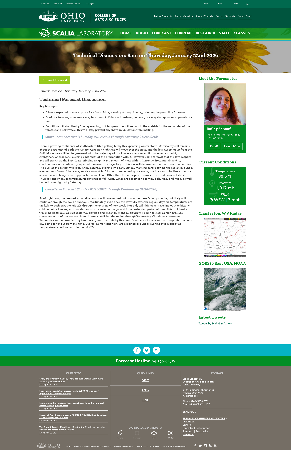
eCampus (90, 4)
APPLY (221, 4)
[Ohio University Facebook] (195, 445)
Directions (191, 395)
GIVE (236, 4)
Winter (171, 438)
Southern (188, 431)
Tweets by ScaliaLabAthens (215, 323)
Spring (120, 438)
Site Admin (141, 446)
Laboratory (82, 33)
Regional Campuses (74, 4)
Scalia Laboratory (192, 378)
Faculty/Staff (245, 16)
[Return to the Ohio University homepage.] (62, 16)
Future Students (163, 16)
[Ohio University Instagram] (205, 445)
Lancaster (188, 427)
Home (126, 33)
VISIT (206, 4)
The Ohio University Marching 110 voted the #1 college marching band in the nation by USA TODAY (72, 428)
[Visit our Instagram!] (156, 350)
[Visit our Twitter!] (146, 350)
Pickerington (203, 427)
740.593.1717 (163, 361)
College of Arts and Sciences (198, 381)
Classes (242, 33)
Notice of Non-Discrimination (96, 446)
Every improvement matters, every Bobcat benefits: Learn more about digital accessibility (71, 380)
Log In (56, 4)
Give (145, 400)
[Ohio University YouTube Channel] (215, 445)
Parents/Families (184, 16)
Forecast (161, 33)
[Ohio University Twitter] (200, 445)
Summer (137, 438)
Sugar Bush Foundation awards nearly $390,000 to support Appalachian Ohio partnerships (69, 392)
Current (183, 33)
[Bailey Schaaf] (225, 124)
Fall (153, 438)
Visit (145, 380)
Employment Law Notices (122, 446)
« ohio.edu (45, 4)
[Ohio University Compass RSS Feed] (210, 445)
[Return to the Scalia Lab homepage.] (45, 32)
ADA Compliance (73, 446)
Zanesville (188, 434)
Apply (145, 390)
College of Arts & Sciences (110, 17)
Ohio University (191, 384)
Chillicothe (188, 421)
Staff (224, 33)
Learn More (232, 146)
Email (214, 146)
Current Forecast (54, 80)
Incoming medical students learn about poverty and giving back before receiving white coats (71, 404)
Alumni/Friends (204, 16)
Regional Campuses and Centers (205, 418)
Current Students (225, 16)
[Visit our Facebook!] (137, 350)
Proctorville (202, 431)
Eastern (187, 424)
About (141, 33)
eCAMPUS (189, 411)
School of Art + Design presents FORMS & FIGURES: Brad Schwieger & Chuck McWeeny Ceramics (73, 416)
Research (205, 33)
